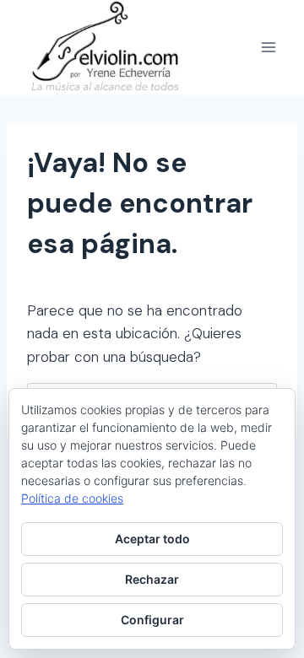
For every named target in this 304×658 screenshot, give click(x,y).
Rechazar (152, 579)
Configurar (152, 619)
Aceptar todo (152, 538)
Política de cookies (72, 498)
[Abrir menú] (268, 48)
